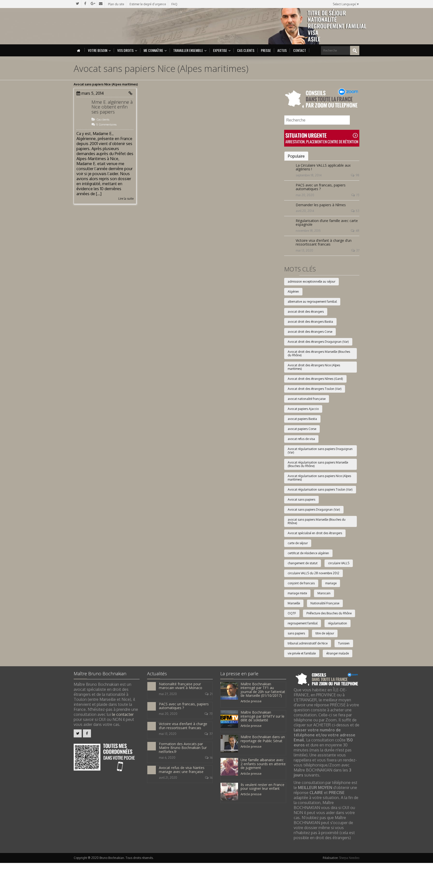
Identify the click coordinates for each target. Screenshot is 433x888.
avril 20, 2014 (305, 211)
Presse (266, 50)
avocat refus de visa (301, 439)
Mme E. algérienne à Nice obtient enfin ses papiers (112, 107)
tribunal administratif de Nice (308, 643)
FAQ (174, 4)
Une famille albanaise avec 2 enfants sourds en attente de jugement (263, 763)
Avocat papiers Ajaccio (303, 409)
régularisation (337, 623)
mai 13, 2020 (304, 250)
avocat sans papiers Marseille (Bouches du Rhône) (317, 521)
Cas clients (245, 50)
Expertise (220, 50)
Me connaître (153, 50)
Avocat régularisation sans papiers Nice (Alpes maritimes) (319, 477)
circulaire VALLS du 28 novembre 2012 (313, 573)
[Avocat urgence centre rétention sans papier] (321, 137)
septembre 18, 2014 (308, 175)
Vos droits (125, 50)
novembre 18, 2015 (308, 231)
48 (357, 231)
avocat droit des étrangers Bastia (310, 321)
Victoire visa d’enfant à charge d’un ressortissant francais (324, 242)
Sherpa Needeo (349, 858)
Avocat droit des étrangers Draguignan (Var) (318, 342)
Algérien (293, 291)
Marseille (294, 603)
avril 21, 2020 (168, 778)
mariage (331, 583)
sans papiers (296, 633)
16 (211, 757)
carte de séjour (298, 543)
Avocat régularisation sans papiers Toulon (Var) (320, 489)
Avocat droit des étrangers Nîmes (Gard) (315, 379)
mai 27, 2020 (168, 694)
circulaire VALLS (338, 563)
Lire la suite (126, 198)
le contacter (123, 714)
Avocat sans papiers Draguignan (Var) (314, 509)
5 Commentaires (106, 124)
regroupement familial (302, 623)
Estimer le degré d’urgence (148, 4)
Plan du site (116, 4)
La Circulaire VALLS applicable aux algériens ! (323, 167)
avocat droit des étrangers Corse (310, 332)
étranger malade (337, 653)
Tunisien (344, 643)
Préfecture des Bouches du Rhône (329, 613)
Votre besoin (97, 50)
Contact (299, 50)
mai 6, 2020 (167, 757)
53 (357, 211)
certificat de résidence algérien (308, 553)
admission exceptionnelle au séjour (311, 281)
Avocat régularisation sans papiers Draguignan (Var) (320, 450)
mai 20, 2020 (305, 195)
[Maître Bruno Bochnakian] (116, 26)
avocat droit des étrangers (306, 311)
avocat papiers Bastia (302, 419)
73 (357, 195)
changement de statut (302, 563)
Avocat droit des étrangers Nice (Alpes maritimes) (314, 367)
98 (357, 175)
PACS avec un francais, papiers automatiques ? (321, 187)
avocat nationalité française (307, 399)
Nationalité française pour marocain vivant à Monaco (180, 686)
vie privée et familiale (302, 653)
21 (211, 694)
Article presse (251, 701)
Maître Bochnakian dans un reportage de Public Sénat (263, 738)
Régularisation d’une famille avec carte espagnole (327, 222)
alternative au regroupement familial (312, 301)
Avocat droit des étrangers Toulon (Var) (315, 389)
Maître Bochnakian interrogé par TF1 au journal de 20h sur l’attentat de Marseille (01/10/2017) (263, 690)
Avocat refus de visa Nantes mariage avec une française (181, 769)
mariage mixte (297, 593)
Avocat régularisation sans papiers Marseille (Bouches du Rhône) (318, 464)
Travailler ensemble (188, 50)
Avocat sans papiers (301, 499)
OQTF (292, 613)
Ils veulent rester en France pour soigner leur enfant (262, 786)
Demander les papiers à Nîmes (321, 204)
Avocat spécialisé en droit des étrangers (315, 533)
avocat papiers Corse (302, 429)
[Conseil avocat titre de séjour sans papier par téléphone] (321, 98)
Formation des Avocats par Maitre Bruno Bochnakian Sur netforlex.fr (183, 747)
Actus (282, 50)
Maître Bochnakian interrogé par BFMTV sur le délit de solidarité (262, 716)
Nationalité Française (324, 603)
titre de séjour (324, 633)
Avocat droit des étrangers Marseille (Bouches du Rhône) (319, 353)
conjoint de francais (301, 583)
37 (357, 250)
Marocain (324, 593)
